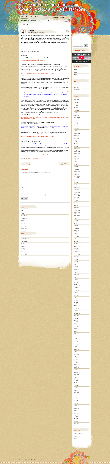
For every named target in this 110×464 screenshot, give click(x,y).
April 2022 (76, 184)
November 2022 (77, 172)
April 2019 (76, 243)
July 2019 (76, 238)
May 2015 (76, 320)
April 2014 (76, 341)
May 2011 (76, 398)
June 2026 (76, 102)
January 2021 (76, 208)
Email (22, 191)
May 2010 (76, 418)
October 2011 (76, 390)
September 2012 (77, 372)
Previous (28, 163)
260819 (75, 74)
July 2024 (76, 140)
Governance (41, 20)
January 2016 (76, 307)
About (27, 16)
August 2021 (76, 197)
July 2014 (76, 336)
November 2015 (77, 310)
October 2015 (76, 312)
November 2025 (77, 114)
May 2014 (76, 339)
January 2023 (76, 169)
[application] (81, 58)
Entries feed (76, 87)
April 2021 (76, 204)
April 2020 (76, 223)
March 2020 (76, 225)
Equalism (33, 20)
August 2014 (76, 334)
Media (55, 21)
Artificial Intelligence (78, 433)
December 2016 (77, 289)
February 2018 (77, 266)
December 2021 (77, 190)
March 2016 (76, 303)
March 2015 (76, 323)
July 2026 (76, 100)
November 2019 (77, 231)
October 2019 (76, 233)
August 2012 (76, 374)
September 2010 (77, 411)
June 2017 (76, 279)
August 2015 (76, 315)
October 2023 (76, 154)
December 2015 (77, 308)
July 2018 (76, 258)
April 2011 (76, 400)
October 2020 (76, 213)
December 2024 (77, 132)
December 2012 (77, 367)
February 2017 (77, 285)
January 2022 (76, 189)
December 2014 (77, 328)
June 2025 (76, 122)
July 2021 (76, 199)
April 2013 (76, 361)
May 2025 (76, 123)
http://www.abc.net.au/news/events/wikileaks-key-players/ (48, 133)
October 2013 (76, 351)
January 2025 (76, 130)
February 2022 (77, 187)
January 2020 (76, 228)
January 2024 (76, 150)
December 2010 (77, 407)
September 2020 (77, 215)
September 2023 (77, 156)
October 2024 (76, 135)
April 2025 (76, 125)
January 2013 (76, 366)
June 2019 (76, 240)
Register (75, 84)
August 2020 (76, 217)
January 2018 (76, 267)
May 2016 (76, 300)
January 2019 (76, 248)
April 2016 (76, 302)
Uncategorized (28, 158)
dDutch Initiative (25, 20)
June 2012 (76, 377)
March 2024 (76, 146)
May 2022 (76, 182)
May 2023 (76, 163)
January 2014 (76, 346)
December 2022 (77, 171)
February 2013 (77, 364)
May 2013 (76, 359)
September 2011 (77, 392)
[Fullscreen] (88, 61)
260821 (75, 71)
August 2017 (76, 276)
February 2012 (77, 384)
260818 (75, 76)
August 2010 (76, 413)
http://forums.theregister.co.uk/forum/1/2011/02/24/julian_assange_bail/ (35, 154)
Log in (75, 86)
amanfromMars (42, 32)
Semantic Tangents (63, 21)
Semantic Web (24, 24)
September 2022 (77, 176)
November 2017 (77, 271)
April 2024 (76, 145)
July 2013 (76, 356)
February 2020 (77, 226)
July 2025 (76, 120)
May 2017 (76, 280)
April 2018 (76, 262)
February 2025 (77, 128)
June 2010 (76, 416)
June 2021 (76, 200)
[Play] (74, 61)
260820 (75, 72)
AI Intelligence (54, 17)
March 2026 (76, 107)
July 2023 (76, 159)
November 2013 (77, 349)
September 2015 (77, 313)
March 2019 (76, 244)
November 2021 (77, 192)
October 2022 (76, 174)
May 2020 (76, 222)
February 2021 (77, 207)
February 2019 (77, 246)
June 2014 (76, 338)
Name (22, 187)
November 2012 (77, 369)
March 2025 (76, 127)
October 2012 (76, 371)
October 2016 (76, 292)
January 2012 (76, 385)
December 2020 (77, 210)
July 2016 (76, 297)
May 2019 (76, 241)
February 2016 (77, 305)
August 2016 (76, 295)
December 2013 (77, 348)
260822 (75, 69)
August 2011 (76, 393)
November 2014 (77, 330)
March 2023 (76, 166)
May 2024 (76, 143)
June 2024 (76, 141)
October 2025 (76, 115)
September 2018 (77, 254)
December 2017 (77, 269)
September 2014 (77, 333)
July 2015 (76, 316)
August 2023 (76, 158)
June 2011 (76, 397)
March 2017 (76, 284)
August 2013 (76, 354)
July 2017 (76, 277)
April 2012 (76, 380)
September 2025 (77, 117)
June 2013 (76, 357)
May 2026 (76, 104)
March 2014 (76, 343)
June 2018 (76, 259)
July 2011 (76, 395)
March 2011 (76, 402)
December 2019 (77, 230)
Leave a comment (35, 158)
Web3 (75, 438)
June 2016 (76, 298)
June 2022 (76, 181)
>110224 (67, 31)
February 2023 (77, 168)
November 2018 (77, 251)
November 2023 (77, 153)
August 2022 (76, 177)
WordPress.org (77, 90)
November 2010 (77, 408)
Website (22, 195)
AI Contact (46, 17)
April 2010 (76, 420)
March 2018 (76, 264)
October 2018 (76, 253)
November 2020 (77, 212)
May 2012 (76, 379)
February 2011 (77, 403)
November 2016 (77, 290)
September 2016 (77, 294)
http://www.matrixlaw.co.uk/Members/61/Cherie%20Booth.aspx (33, 60)
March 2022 (76, 186)
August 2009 (76, 423)
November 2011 (77, 389)
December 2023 (77, 151)
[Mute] (86, 61)
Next (62, 163)
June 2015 (76, 318)
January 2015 (76, 326)
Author (62, 17)
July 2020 (76, 218)
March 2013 (76, 362)
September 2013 (77, 353)
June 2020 (76, 220)
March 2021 (76, 205)
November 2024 (77, 133)
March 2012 (76, 382)
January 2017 (76, 287)
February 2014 (77, 344)
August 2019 (76, 236)
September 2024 (77, 136)
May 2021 (76, 202)
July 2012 (76, 375)
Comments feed (77, 89)
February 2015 (77, 325)
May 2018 (76, 261)
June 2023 (76, 161)
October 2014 (76, 331)
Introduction (48, 21)
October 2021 (76, 194)
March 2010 (76, 421)
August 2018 (76, 256)
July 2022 (76, 179)
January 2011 (76, 405)
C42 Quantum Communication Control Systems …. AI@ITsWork (52, 6)
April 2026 (76, 105)
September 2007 (77, 425)
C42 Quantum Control (78, 435)
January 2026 (76, 110)
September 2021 (77, 195)
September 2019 (77, 235)
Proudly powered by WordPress (25, 459)
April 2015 (76, 321)
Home (22, 16)
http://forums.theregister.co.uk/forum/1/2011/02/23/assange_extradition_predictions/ (37, 73)
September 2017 (77, 274)
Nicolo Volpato (40, 459)
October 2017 (76, 272)
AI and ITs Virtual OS (36, 17)
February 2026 (77, 109)
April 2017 (76, 282)
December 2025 (77, 112)
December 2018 (77, 249)
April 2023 (76, 164)
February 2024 (77, 148)
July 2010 (76, 415)
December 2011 (77, 387)
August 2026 (76, 99)
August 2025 (76, 118)
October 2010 (76, 410)
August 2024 (76, 138)
